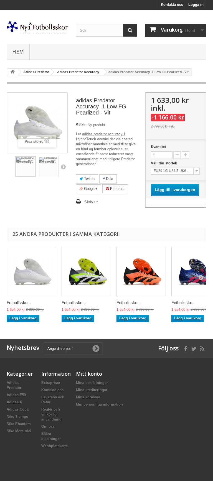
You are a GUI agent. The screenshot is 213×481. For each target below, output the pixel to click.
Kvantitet (158, 147)
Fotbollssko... (19, 302)
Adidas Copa (18, 409)
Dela (109, 179)
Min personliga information (99, 404)
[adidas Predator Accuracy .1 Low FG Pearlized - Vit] (25, 166)
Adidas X (14, 402)
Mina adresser (88, 397)
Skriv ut (91, 202)
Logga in (196, 4)
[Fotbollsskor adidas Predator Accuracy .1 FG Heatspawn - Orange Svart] (141, 271)
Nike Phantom (19, 424)
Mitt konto (89, 373)
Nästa (63, 166)
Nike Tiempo (17, 416)
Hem (18, 51)
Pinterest (117, 189)
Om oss (48, 426)
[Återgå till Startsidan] (12, 72)
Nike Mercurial (19, 431)
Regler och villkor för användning (51, 414)
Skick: (81, 125)
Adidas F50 (16, 395)
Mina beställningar (92, 383)
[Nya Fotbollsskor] (37, 27)
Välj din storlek (164, 163)
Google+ (90, 189)
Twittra (89, 179)
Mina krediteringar (91, 390)
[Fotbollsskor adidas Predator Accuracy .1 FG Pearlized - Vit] (31, 271)
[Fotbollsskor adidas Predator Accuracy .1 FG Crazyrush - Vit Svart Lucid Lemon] (86, 271)
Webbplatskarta (54, 446)
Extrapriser (50, 383)
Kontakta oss (172, 4)
